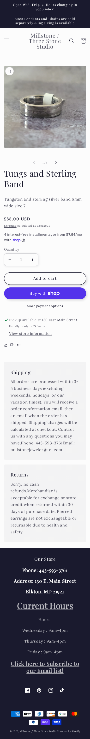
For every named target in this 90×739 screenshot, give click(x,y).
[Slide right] (56, 162)
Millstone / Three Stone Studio (38, 731)
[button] (6, 41)
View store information (30, 333)
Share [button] (15, 344)
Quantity (11, 249)
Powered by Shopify (68, 731)
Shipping (10, 225)
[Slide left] (34, 162)
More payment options (45, 306)
